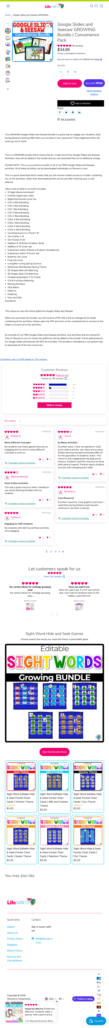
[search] (91, 6)
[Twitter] (66, 112)
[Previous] (16, 41)
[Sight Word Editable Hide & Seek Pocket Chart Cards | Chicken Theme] (21, 776)
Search (11, 926)
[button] (64, 45)
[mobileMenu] (8, 6)
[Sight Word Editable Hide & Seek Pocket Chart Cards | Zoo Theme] (88, 776)
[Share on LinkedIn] (79, 112)
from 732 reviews (53, 576)
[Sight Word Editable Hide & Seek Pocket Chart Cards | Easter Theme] (21, 831)
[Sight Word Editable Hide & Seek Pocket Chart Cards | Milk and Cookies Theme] (54, 776)
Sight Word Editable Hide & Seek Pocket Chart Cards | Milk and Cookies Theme (54, 800)
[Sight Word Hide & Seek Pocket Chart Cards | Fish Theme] (88, 831)
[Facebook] (59, 112)
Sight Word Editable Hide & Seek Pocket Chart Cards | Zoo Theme (88, 798)
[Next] (49, 41)
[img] (11, 432)
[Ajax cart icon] (101, 6)
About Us (12, 932)
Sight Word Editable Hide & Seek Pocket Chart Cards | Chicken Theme (21, 798)
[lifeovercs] (54, 6)
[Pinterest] (72, 112)
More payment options (94, 92)
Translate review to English (21, 463)
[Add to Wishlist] (32, 765)
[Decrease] (60, 72)
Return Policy (14, 950)
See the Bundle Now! (54, 751)
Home (7, 15)
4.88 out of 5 (62, 375)
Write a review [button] (54, 405)
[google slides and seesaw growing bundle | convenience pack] (48, 26)
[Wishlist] (96, 6)
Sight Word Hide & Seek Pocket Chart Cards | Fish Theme (87, 852)
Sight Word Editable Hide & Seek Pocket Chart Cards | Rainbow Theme (54, 852)
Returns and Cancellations (14, 958)
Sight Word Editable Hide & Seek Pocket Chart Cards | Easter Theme (21, 852)
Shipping (61, 53)
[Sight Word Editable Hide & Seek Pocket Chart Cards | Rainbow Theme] (54, 831)
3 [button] (55, 551)
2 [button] (51, 551)
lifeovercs (12, 998)
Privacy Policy (15, 938)
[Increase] (75, 72)
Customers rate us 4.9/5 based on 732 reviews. (23, 359)
